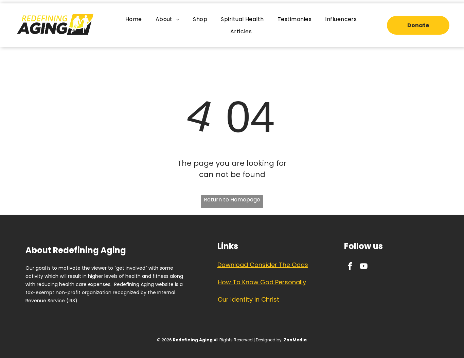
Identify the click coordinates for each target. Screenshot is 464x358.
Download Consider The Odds (262, 265)
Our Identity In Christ (248, 299)
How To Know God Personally (262, 282)
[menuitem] (134, 19)
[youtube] (364, 267)
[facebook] (350, 267)
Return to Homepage (232, 199)
